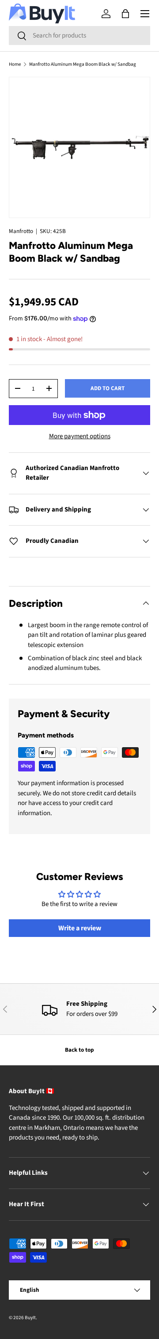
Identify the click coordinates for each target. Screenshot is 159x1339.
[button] (125, 13)
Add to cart (108, 388)
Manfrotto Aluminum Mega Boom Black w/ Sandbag (82, 64)
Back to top (79, 1050)
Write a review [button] (79, 928)
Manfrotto (21, 231)
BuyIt (30, 1317)
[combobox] (79, 35)
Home (15, 64)
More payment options (79, 436)
